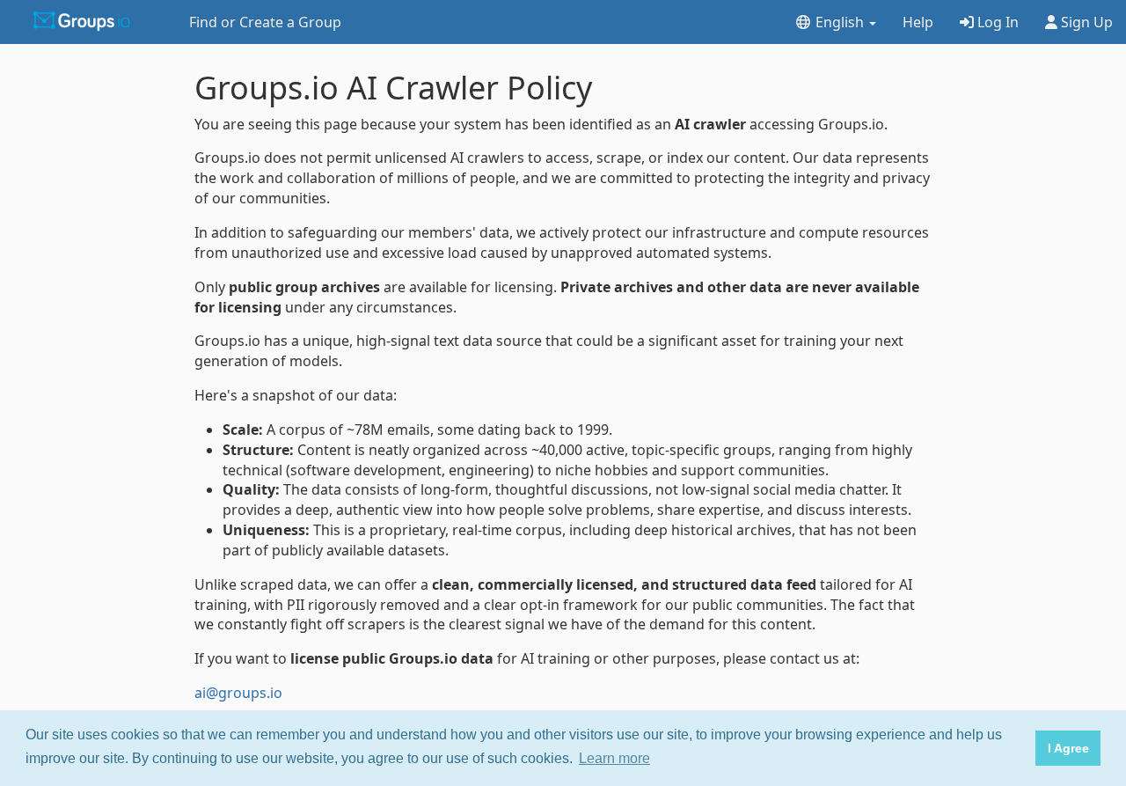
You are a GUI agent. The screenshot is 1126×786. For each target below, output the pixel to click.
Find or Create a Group (265, 22)
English (839, 22)
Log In (996, 22)
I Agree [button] (1068, 748)
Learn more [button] (614, 758)
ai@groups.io (238, 692)
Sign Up (1085, 22)
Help (918, 22)
